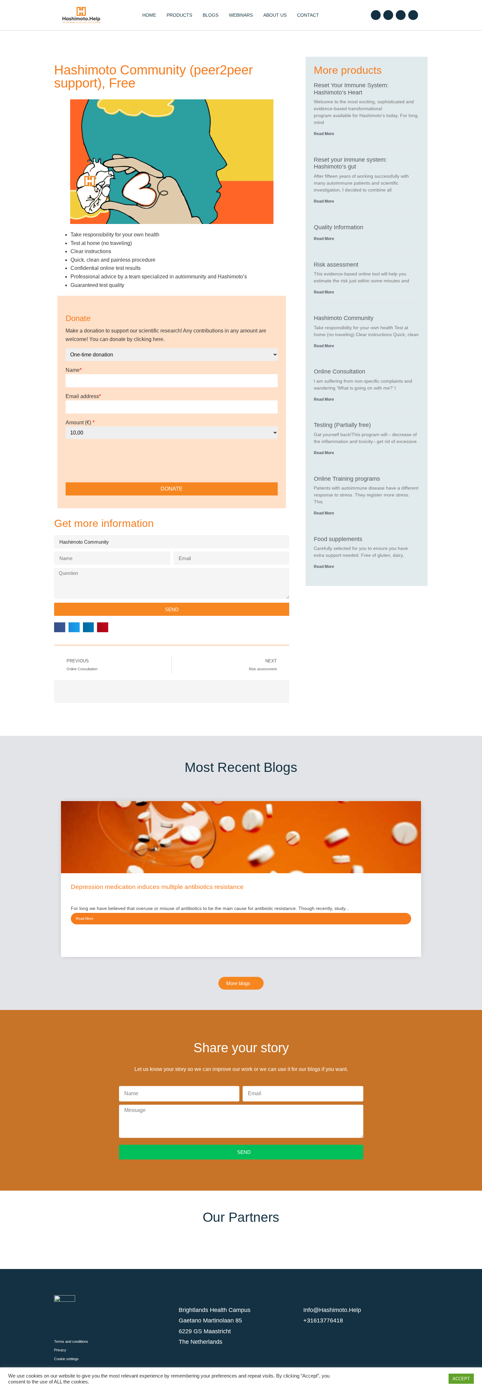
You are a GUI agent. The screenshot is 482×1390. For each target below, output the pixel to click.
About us (275, 15)
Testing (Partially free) (342, 425)
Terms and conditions (71, 1341)
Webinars (241, 15)
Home (149, 15)
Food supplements (338, 539)
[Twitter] (388, 15)
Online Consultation (339, 371)
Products (179, 15)
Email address (83, 396)
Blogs (210, 15)
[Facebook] (376, 15)
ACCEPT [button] (461, 1378)
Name (74, 370)
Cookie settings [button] (66, 1359)
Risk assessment (336, 264)
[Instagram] (401, 15)
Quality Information (338, 227)
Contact (308, 15)
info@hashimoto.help (332, 1310)
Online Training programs (347, 478)
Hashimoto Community (343, 318)
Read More (324, 133)
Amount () (80, 422)
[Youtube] (413, 15)
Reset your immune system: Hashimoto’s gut (350, 163)
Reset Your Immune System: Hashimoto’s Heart (351, 89)
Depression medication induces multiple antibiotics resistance (157, 886)
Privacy (60, 1350)
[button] (59, 627)
